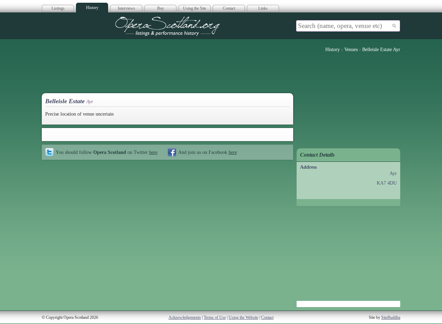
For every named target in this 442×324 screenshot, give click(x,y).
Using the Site (194, 8)
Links (263, 8)
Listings (58, 8)
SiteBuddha (390, 317)
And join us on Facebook (207, 152)
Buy (160, 8)
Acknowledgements (185, 317)
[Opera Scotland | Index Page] (167, 26)
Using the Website (243, 317)
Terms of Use (215, 317)
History (92, 7)
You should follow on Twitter (106, 152)
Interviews (126, 8)
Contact (229, 8)
